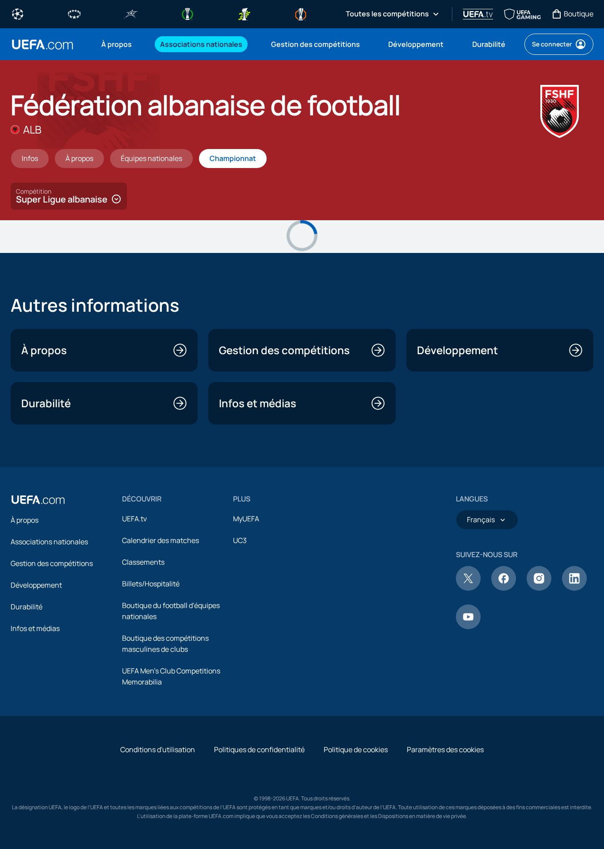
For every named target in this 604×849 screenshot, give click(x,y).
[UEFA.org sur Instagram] (539, 588)
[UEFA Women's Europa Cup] (244, 13)
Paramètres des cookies (445, 749)
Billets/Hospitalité (151, 584)
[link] (117, 44)
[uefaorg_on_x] (468, 588)
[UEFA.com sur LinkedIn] (574, 588)
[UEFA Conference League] (187, 13)
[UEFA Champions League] (18, 13)
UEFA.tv (134, 519)
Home (42, 44)
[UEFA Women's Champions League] (74, 13)
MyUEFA (246, 519)
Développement (36, 585)
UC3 (240, 540)
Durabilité (26, 607)
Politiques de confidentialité (259, 749)
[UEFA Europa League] (301, 13)
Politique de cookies (356, 749)
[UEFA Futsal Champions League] (131, 13)
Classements (143, 562)
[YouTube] (468, 626)
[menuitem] (120, 44)
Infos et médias (35, 628)
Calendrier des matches (160, 540)
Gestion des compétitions (52, 563)
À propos (24, 520)
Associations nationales (49, 542)
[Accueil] (38, 499)
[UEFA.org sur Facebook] (503, 588)
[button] (69, 196)
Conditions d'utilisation (157, 749)
